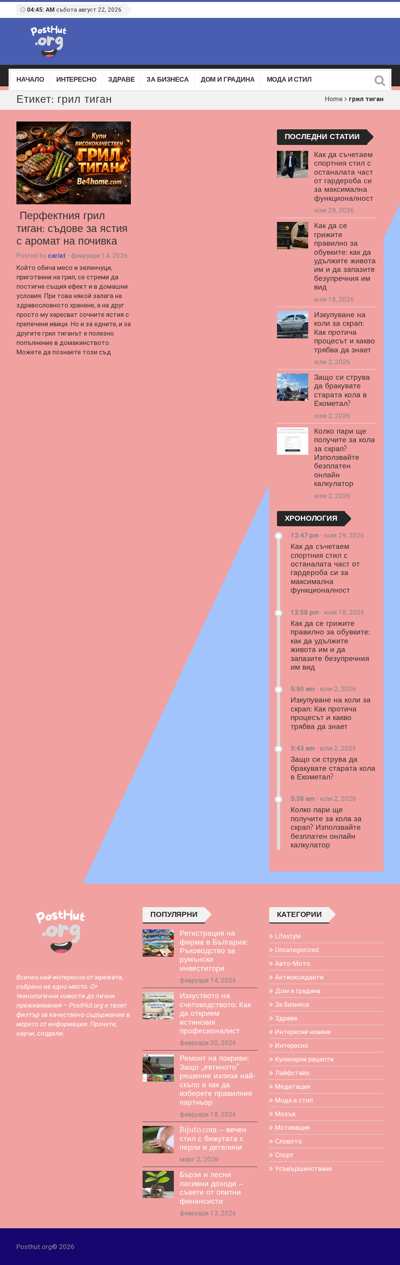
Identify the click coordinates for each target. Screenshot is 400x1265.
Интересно (76, 80)
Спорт (284, 1155)
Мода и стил (289, 80)
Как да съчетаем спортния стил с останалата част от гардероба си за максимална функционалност (343, 177)
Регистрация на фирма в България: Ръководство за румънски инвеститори (213, 951)
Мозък (285, 1114)
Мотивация (292, 1127)
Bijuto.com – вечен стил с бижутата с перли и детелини (213, 1139)
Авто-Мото (292, 963)
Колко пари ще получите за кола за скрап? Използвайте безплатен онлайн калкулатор (344, 458)
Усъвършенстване (303, 1168)
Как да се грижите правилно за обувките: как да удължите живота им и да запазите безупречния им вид (345, 257)
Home (334, 99)
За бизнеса (167, 80)
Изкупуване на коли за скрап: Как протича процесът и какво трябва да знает (344, 333)
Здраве (121, 80)
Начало (30, 80)
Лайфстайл (292, 1073)
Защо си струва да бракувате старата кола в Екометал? (342, 391)
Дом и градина (228, 80)
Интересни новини (303, 1032)
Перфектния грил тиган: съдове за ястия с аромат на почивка (72, 229)
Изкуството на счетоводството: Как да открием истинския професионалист (215, 1013)
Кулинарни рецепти (304, 1059)
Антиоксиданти (299, 977)
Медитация (292, 1086)
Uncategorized (297, 950)
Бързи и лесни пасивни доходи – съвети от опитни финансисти (211, 1188)
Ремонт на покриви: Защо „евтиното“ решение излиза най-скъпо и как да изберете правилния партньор (218, 1081)
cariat (57, 255)
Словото (288, 1141)
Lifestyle (288, 936)
